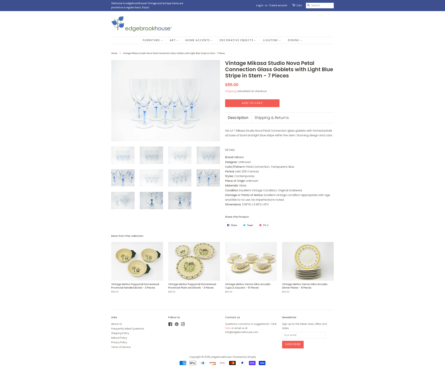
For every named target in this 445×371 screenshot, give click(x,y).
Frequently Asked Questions (127, 328)
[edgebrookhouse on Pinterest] (177, 325)
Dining (294, 40)
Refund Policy (119, 338)
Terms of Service (121, 347)
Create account (278, 5)
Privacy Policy (119, 342)
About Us (116, 324)
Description (238, 117)
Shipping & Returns (271, 117)
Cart (299, 5)
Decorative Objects (237, 40)
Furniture (152, 40)
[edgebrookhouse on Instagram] (183, 325)
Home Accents (198, 40)
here (228, 328)
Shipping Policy (120, 333)
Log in (259, 5)
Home (114, 53)
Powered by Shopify (244, 357)
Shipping (230, 91)
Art (173, 40)
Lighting (271, 40)
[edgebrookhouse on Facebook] (170, 325)
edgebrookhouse (221, 357)
